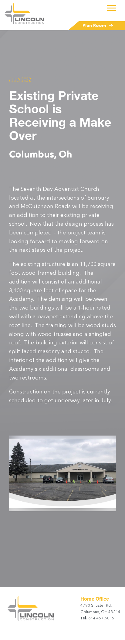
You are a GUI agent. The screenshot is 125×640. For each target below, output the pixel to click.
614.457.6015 (100, 618)
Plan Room (94, 26)
